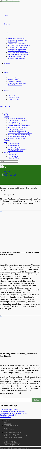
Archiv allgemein (9, 429)
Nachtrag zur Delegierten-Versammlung (12, 411)
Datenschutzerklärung (11, 425)
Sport (5, 142)
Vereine (6, 117)
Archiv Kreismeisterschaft (12, 434)
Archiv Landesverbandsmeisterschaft (15, 436)
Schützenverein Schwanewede (17, 120)
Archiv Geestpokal (10, 441)
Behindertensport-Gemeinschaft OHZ (20, 133)
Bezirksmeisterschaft (14, 147)
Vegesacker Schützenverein (16, 138)
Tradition (7, 152)
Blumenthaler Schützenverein (17, 136)
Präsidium (7, 140)
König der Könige (13, 158)
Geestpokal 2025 (5, 417)
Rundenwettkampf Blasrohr (8, 409)
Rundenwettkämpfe (14, 143)
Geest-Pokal (12, 154)
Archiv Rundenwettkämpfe (12, 432)
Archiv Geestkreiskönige (12, 443)
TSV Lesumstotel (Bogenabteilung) (19, 134)
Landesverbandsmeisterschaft (17, 149)
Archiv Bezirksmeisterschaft (13, 438)
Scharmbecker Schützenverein (17, 127)
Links (6, 422)
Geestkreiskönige (13, 156)
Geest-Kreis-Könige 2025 (8, 415)
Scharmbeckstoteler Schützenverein (19, 126)
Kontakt (6, 420)
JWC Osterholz (13, 122)
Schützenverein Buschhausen (17, 129)
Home (6, 113)
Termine (6, 115)
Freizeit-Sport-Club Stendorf (17, 124)
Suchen (2, 397)
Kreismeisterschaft (14, 145)
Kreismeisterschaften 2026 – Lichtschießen (13, 413)
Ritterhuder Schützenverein (16, 118)
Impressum (7, 424)
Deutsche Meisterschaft (15, 151)
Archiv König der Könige (12, 445)
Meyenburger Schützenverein (17, 131)
